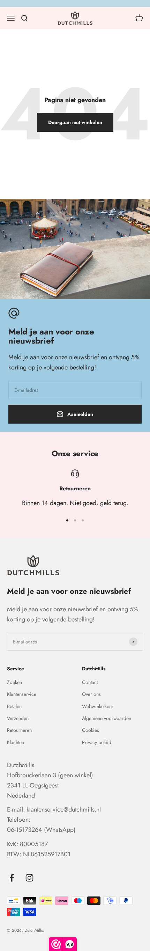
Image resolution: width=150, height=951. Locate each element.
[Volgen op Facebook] (11, 877)
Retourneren (19, 730)
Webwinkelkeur (97, 706)
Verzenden (18, 718)
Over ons (91, 694)
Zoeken (14, 682)
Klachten (15, 742)
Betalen (14, 706)
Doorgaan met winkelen (75, 122)
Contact (90, 682)
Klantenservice (21, 694)
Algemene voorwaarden (106, 718)
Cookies (90, 730)
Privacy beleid (96, 742)
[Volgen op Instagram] (29, 877)
